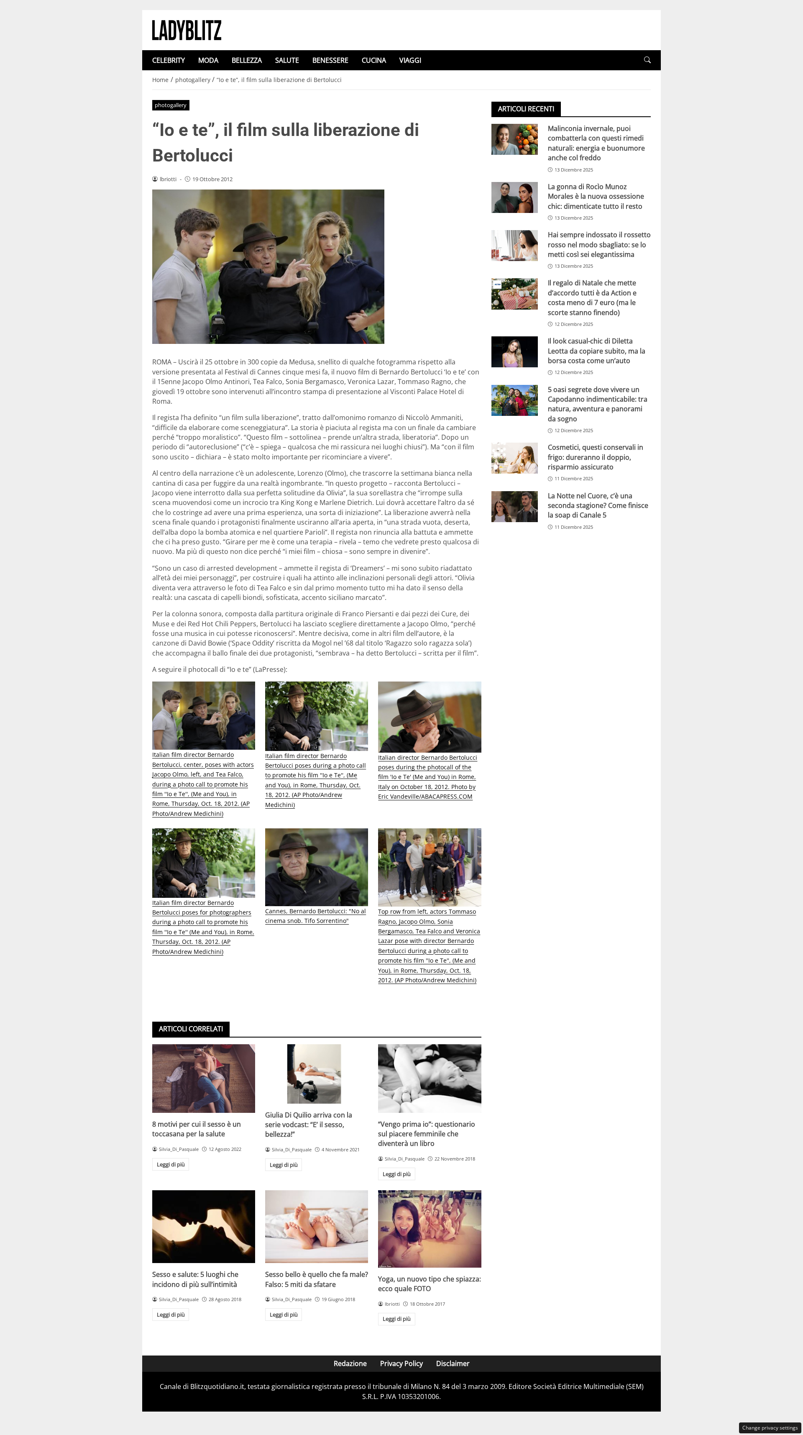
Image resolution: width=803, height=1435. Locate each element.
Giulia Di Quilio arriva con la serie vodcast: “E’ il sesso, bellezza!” (308, 1124)
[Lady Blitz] (186, 29)
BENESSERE (330, 60)
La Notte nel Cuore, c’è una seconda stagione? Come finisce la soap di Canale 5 (598, 505)
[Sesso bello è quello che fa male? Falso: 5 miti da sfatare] (316, 1226)
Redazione (350, 1363)
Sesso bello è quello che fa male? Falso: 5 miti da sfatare (316, 1279)
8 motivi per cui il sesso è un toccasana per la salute (196, 1129)
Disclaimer (453, 1363)
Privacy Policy (401, 1363)
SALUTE (287, 60)
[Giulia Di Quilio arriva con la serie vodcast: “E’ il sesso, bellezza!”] (316, 1074)
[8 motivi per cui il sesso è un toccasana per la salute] (203, 1078)
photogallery (171, 105)
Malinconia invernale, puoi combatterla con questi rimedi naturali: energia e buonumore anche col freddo (596, 143)
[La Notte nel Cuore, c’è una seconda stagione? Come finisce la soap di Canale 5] (514, 506)
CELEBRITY (168, 60)
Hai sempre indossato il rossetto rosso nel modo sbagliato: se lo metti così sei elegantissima (599, 244)
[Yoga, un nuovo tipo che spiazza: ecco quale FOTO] (429, 1228)
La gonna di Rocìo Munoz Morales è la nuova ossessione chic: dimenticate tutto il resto (596, 196)
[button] (647, 60)
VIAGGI (410, 60)
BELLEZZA (247, 60)
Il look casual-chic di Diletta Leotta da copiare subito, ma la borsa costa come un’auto (596, 350)
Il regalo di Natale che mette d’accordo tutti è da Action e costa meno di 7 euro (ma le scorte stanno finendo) (592, 297)
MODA (208, 60)
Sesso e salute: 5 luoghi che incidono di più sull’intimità (195, 1279)
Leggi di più (171, 1164)
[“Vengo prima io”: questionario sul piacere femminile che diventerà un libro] (429, 1078)
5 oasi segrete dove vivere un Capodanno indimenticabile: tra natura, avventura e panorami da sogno (597, 403)
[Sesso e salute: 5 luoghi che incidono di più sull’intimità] (203, 1226)
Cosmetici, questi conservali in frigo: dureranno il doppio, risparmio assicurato (595, 457)
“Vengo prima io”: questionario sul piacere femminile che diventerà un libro (426, 1134)
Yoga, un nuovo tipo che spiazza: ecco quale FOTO (429, 1283)
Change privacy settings (770, 1427)
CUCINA (374, 60)
